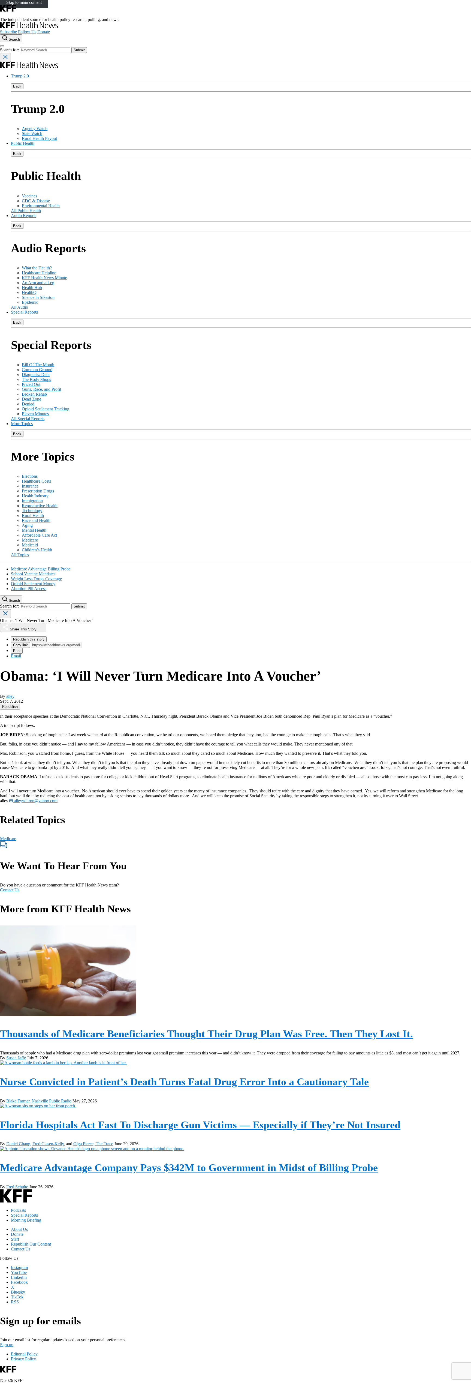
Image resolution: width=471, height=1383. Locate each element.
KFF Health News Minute (44, 277)
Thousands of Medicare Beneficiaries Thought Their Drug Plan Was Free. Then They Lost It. (206, 1033)
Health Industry (35, 496)
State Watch (32, 133)
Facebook (19, 1282)
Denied (28, 404)
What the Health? (37, 268)
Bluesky (18, 1292)
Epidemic (30, 302)
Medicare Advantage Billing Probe (41, 569)
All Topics (20, 554)
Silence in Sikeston (38, 297)
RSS (15, 1302)
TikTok (17, 1297)
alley (10, 696)
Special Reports (24, 312)
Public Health (22, 143)
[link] (10, 706)
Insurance (30, 486)
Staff (15, 1239)
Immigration (32, 500)
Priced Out (31, 384)
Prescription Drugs (38, 491)
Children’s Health (37, 550)
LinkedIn (19, 1277)
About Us (19, 1229)
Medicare (30, 540)
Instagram (19, 1267)
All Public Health (26, 210)
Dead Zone (31, 399)
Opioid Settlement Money (33, 583)
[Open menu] (2, 46)
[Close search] (5, 57)
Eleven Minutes (35, 413)
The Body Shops (36, 379)
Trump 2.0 (20, 76)
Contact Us (9, 890)
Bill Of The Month (38, 364)
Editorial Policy (24, 1354)
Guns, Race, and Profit (41, 389)
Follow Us (27, 31)
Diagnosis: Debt (36, 374)
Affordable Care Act (39, 535)
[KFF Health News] (29, 27)
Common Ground (37, 369)
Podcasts (18, 1210)
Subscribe (8, 31)
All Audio (19, 307)
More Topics (22, 423)
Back (17, 86)
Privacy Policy (23, 1359)
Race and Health (36, 520)
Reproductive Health (40, 505)
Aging (27, 525)
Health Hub (32, 287)
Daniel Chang (18, 1143)
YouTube (19, 1272)
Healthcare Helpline (39, 272)
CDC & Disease (36, 201)
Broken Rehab (34, 394)
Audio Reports (23, 215)
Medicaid (30, 545)
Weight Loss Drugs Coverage (36, 578)
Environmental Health (41, 205)
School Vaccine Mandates (33, 574)
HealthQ (29, 292)
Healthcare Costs (36, 481)
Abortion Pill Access (28, 588)
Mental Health (34, 530)
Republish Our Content (31, 1244)
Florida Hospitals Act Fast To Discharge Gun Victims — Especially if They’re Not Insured (200, 1125)
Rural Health (33, 515)
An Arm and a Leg (38, 282)
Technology (32, 510)
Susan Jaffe (16, 1058)
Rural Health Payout (39, 138)
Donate (43, 31)
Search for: (10, 49)
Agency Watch (34, 128)
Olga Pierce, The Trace (93, 1143)
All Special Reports (27, 418)
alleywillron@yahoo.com (35, 800)
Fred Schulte (17, 1186)
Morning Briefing (26, 1220)
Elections (30, 476)
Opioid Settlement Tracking (45, 409)
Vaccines (29, 196)
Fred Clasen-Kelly (48, 1143)
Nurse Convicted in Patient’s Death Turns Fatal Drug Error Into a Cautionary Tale (184, 1081)
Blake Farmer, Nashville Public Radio (38, 1101)
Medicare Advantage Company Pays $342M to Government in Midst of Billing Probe (189, 1167)
